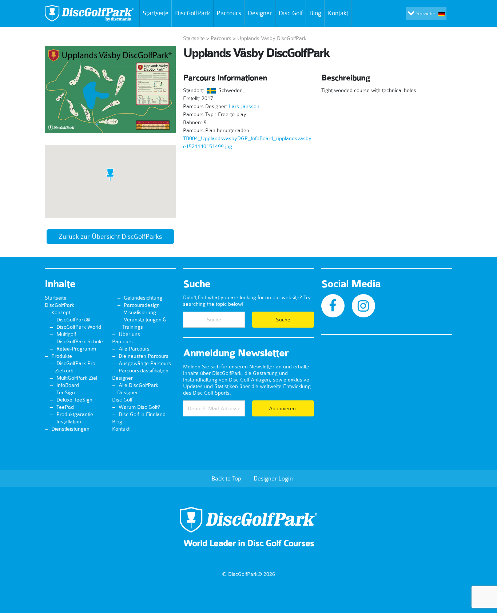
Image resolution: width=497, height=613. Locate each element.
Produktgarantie (74, 414)
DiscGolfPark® (73, 319)
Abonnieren (283, 408)
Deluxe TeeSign (74, 399)
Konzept (60, 312)
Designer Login (273, 478)
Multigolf (66, 334)
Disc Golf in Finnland (142, 414)
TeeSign (65, 392)
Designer (260, 13)
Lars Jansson (244, 106)
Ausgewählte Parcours (145, 363)
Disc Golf (291, 13)
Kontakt (338, 13)
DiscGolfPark (192, 13)
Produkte (61, 356)
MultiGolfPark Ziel (76, 378)
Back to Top (226, 478)
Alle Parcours (134, 348)
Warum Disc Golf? (139, 407)
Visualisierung (140, 312)
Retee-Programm (76, 348)
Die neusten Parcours (143, 356)
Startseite (155, 13)
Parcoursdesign (142, 305)
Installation (68, 421)
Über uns (129, 334)
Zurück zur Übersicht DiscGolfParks (110, 237)
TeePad (65, 407)
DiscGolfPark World (78, 327)
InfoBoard (67, 385)
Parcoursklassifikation (143, 370)
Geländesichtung (143, 297)
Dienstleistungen (70, 429)
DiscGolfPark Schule (79, 341)
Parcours (228, 13)
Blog (315, 13)
